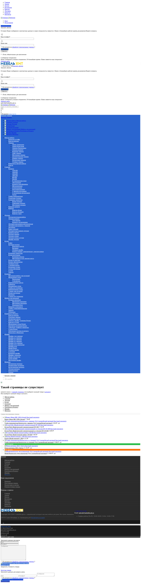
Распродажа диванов (19, 160)
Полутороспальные (18, 189)
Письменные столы (14, 286)
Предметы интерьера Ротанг (17, 326)
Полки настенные (14, 293)
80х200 (14, 177)
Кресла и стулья (13, 322)
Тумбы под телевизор (15, 288)
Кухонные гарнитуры (15, 253)
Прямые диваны (17, 158)
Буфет (10, 243)
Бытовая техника (14, 244)
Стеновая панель (13, 265)
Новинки (8, 481)
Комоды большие (18, 212)
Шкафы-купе (12, 346)
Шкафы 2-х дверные (15, 338)
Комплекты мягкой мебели (17, 163)
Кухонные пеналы (18, 257)
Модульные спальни (19, 205)
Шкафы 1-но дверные (15, 336)
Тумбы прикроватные (15, 196)
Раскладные (16, 279)
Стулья (10, 270)
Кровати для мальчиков (20, 222)
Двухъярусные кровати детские (18, 231)
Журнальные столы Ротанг (17, 324)
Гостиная (15, 127)
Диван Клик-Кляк (18, 146)
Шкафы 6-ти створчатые (16, 345)
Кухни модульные (14, 255)
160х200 (15, 174)
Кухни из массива (14, 260)
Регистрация (9, 22)
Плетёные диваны (14, 317)
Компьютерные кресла (15, 282)
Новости (7, 13)
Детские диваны (13, 234)
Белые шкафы (12, 358)
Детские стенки (13, 236)
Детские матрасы (14, 369)
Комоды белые (17, 210)
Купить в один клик (22, 563)
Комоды (11, 208)
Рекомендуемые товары (12, 487)
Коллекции (8, 7)
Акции (7, 4)
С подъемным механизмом (21, 193)
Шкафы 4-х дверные (15, 341)
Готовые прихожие (14, 300)
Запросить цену (18, 579)
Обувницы (11, 312)
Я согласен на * (19, 561)
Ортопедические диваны (20, 156)
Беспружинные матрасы (16, 367)
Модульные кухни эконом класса (23, 258)
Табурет (11, 272)
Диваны (11, 143)
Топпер (10, 372)
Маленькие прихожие (19, 301)
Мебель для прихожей (28, 129)
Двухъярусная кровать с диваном (19, 226)
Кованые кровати (14, 207)
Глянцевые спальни (18, 203)
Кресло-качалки (13, 141)
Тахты (14, 194)
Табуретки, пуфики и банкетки (18, 327)
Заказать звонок (6, 26)
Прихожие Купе (17, 305)
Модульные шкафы (14, 360)
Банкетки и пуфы (14, 139)
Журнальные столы (14, 277)
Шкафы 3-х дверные (15, 339)
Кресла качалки (13, 315)
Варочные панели (18, 246)
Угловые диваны (17, 162)
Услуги (7, 6)
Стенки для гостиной (15, 291)
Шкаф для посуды (14, 357)
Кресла (10, 165)
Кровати (11, 169)
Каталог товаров (6, 115)
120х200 (15, 170)
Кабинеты (11, 284)
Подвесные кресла (14, 319)
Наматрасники (13, 370)
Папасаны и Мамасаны (16, 332)
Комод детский (13, 229)
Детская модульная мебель (17, 217)
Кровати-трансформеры (20, 184)
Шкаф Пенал (12, 348)
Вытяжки (15, 248)
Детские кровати (13, 219)
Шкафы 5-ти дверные (15, 343)
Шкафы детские (13, 239)
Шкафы (14, 133)
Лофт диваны (16, 153)
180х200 (15, 175)
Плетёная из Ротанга (27, 131)
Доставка (8, 11)
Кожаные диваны (18, 151)
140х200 (15, 172)
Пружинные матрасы (15, 364)
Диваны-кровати (17, 150)
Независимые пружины (16, 365)
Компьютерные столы (15, 289)
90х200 (14, 179)
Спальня (15, 122)
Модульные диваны (18, 155)
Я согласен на (19, 47)
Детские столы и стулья (16, 238)
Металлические (17, 186)
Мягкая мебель (21, 120)
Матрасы (15, 134)
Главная (7, 2)
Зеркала (11, 310)
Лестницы (11, 227)
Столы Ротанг (13, 329)
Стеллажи (11, 351)
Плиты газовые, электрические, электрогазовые (28, 251)
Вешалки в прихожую (15, 307)
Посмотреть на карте (38, 517)
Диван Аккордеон (18, 144)
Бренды (7, 9)
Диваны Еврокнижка (19, 148)
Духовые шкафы (17, 250)
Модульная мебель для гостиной (19, 276)
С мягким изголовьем (19, 191)
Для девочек (16, 220)
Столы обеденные (14, 269)
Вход (6, 21)
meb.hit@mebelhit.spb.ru (86, 513)
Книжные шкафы (14, 353)
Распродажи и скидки (12, 485)
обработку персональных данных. (23, 47)
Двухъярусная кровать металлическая (20, 224)
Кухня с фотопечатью (15, 262)
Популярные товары (11, 483)
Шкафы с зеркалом (14, 355)
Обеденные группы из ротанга (18, 331)
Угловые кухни (13, 263)
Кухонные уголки (14, 267)
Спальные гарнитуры (15, 200)
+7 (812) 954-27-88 (7, 66)
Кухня (13, 126)
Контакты (8, 14)
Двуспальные (16, 182)
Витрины (11, 295)
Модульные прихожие (19, 303)
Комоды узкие (17, 213)
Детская (14, 124)
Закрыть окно (5, 61)
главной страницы (18, 392)
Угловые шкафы (13, 350)
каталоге (47, 392)
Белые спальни (17, 201)
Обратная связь (6, 526)
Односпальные (17, 188)
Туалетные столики (14, 198)
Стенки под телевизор (15, 296)
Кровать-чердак (13, 232)
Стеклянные (16, 281)
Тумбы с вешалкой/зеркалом (17, 308)
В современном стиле (19, 181)
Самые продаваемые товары (10, 414)
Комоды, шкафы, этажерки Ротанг (19, 320)
